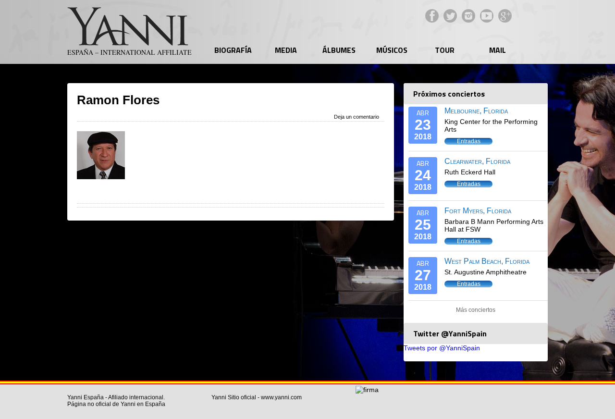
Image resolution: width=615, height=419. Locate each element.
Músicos (391, 50)
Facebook (432, 16)
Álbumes (339, 50)
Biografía (233, 50)
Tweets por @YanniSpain (442, 348)
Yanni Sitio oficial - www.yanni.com (256, 397)
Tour (445, 50)
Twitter (450, 16)
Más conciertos (475, 310)
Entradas (468, 141)
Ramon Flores (118, 100)
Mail (497, 50)
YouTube (486, 16)
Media (286, 50)
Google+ (505, 16)
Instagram (468, 16)
